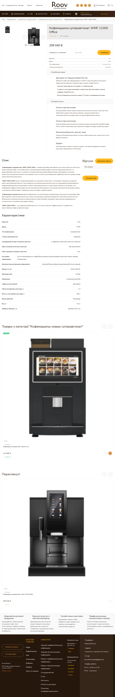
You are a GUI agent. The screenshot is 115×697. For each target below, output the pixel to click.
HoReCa (29, 667)
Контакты (45, 680)
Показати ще (91, 178)
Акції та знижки (32, 671)
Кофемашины (31, 651)
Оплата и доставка (48, 684)
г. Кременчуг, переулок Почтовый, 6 (96, 652)
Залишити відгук (104, 161)
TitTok (70, 675)
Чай (27, 655)
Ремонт (29, 5)
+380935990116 (86, 15)
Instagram (71, 669)
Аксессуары (30, 659)
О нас (43, 676)
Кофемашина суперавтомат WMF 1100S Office (18, 594)
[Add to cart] (110, 453)
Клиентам (39, 5)
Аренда (20, 5)
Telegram (71, 648)
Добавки (29, 663)
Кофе (28, 647)
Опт (3, 5)
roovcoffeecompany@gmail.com (94, 660)
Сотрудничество (11, 5)
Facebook (71, 665)
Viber (69, 652)
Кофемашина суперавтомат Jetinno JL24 (16, 447)
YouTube (70, 672)
